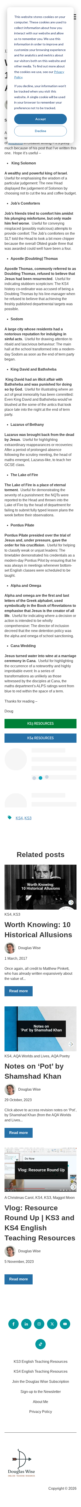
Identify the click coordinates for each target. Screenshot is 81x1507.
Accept (40, 119)
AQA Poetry (60, 1056)
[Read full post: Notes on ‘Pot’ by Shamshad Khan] (40, 1028)
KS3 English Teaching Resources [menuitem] (41, 1361)
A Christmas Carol (19, 1198)
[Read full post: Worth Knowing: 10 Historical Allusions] (40, 887)
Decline (40, 131)
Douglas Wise (29, 948)
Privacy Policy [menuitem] (40, 1412)
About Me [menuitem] (40, 1402)
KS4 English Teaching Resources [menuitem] (41, 1371)
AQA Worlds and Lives (31, 1056)
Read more (18, 991)
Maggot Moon (64, 1198)
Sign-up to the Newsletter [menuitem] (40, 1392)
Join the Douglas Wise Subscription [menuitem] (40, 1381)
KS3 (28, 818)
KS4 (19, 818)
